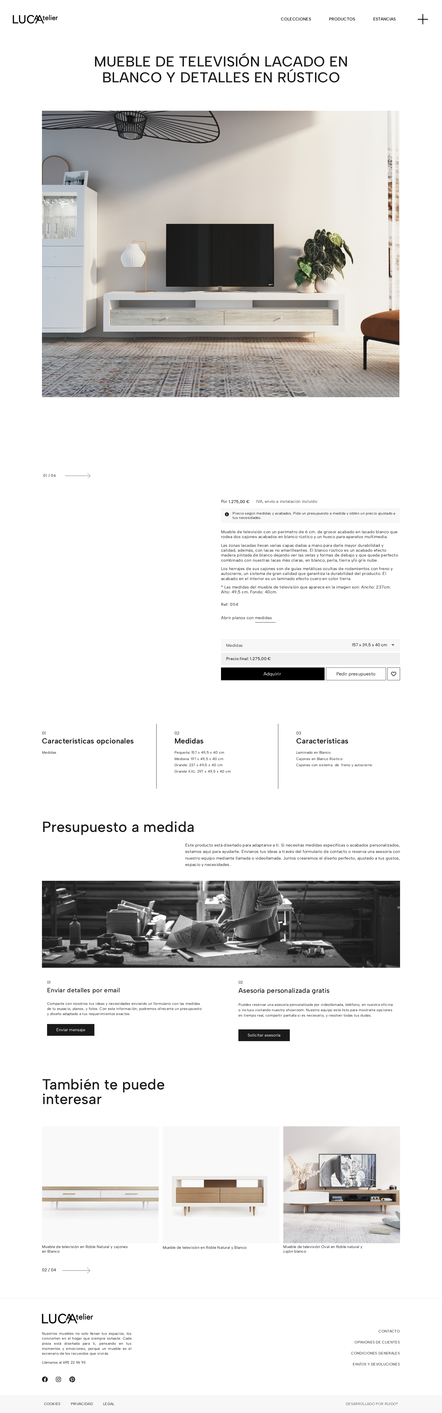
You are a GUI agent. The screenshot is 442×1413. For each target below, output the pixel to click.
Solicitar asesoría (264, 1035)
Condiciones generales (375, 1353)
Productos (342, 19)
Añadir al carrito (273, 673)
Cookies (52, 1404)
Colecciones (296, 19)
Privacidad (82, 1404)
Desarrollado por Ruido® (372, 1404)
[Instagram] (58, 1379)
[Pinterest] (72, 1379)
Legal (109, 1404)
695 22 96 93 (74, 1362)
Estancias (384, 19)
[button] (231, 476)
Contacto (389, 1331)
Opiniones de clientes (377, 1342)
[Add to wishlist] (393, 673)
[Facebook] (45, 1379)
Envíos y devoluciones (376, 1364)
